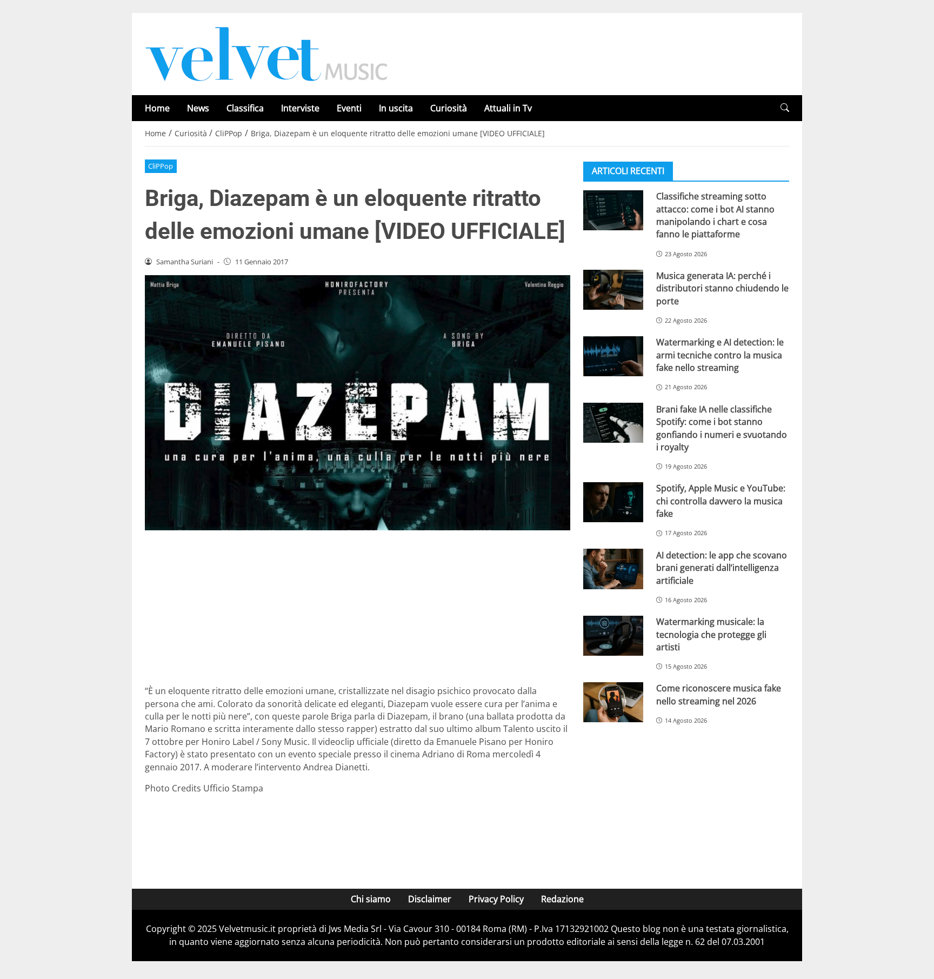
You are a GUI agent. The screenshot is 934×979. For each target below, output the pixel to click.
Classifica (245, 108)
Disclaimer (429, 899)
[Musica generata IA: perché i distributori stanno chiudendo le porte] (613, 290)
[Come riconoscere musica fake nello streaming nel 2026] (613, 702)
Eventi (349, 108)
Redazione (562, 899)
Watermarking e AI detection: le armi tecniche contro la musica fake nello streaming (720, 355)
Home (157, 108)
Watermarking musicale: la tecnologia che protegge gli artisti (711, 634)
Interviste (300, 108)
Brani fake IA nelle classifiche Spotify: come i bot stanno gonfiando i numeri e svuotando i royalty (721, 427)
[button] (784, 108)
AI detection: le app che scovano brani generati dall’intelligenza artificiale (721, 567)
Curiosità (448, 108)
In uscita (396, 108)
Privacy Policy (496, 899)
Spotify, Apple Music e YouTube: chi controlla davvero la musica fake (720, 501)
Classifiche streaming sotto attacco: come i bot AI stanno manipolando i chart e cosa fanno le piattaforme (715, 215)
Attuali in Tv (508, 108)
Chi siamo (371, 899)
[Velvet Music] (266, 53)
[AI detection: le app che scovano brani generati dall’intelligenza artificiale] (613, 569)
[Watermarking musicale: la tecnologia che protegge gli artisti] (613, 636)
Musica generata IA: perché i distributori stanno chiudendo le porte (722, 288)
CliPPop (160, 166)
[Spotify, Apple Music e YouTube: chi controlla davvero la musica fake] (613, 502)
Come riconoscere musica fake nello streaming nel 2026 (718, 694)
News (198, 108)
